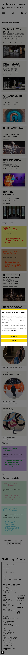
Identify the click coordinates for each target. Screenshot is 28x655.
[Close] (26, 311)
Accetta (14, 340)
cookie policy (14, 330)
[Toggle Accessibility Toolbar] (3, 652)
